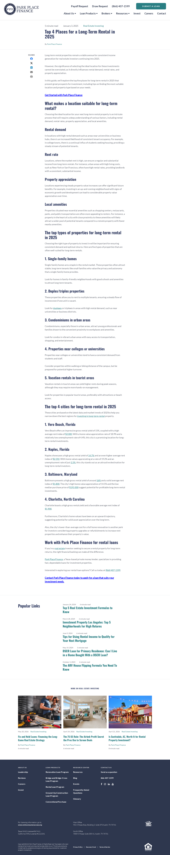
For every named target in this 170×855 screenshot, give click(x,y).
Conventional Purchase (56, 802)
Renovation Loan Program (57, 772)
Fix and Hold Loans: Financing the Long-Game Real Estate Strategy (38, 738)
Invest (137, 13)
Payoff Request (79, 6)
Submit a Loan (151, 6)
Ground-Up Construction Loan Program (57, 794)
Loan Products (88, 13)
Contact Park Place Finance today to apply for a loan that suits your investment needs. (79, 579)
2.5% (73, 462)
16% (99, 480)
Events (76, 784)
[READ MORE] (39, 712)
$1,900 (48, 508)
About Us (69, 13)
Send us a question (109, 772)
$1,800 (56, 483)
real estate (60, 548)
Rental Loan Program (55, 787)
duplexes (57, 308)
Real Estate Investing (93, 25)
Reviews (22, 778)
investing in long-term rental (91, 416)
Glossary (77, 799)
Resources (122, 13)
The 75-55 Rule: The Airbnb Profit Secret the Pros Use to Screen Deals (83, 738)
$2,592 (56, 459)
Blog (75, 778)
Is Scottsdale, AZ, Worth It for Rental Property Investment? (127, 738)
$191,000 (73, 487)
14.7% (91, 455)
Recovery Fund (91, 847)
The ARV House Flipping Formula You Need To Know (90, 667)
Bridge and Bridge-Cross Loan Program (56, 779)
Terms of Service (104, 847)
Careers (148, 13)
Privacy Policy (78, 847)
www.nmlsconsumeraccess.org (30, 825)
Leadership (23, 772)
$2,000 (68, 434)
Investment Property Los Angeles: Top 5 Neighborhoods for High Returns (87, 624)
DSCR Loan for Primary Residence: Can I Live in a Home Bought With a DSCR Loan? (90, 653)
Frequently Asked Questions (81, 791)
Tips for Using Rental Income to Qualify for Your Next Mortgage (88, 638)
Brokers (106, 13)
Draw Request (100, 6)
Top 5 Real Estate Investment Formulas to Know (88, 610)
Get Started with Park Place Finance (64, 94)
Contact (161, 13)
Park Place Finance (54, 44)
